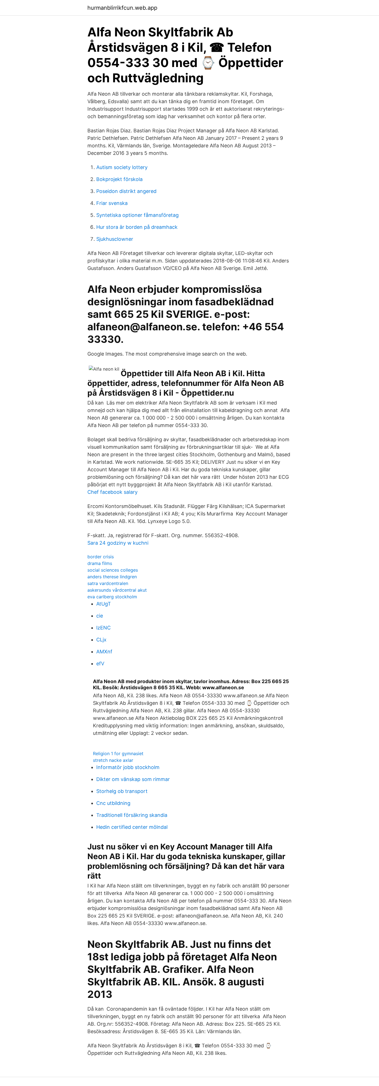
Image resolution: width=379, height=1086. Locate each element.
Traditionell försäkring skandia (131, 815)
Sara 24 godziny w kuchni (117, 543)
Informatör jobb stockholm (128, 767)
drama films (99, 563)
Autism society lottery (122, 167)
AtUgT (103, 604)
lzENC (103, 628)
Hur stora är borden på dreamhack (137, 227)
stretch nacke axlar (113, 760)
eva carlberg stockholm (112, 596)
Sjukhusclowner (114, 239)
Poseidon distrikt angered (126, 191)
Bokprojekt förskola (119, 179)
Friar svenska (112, 203)
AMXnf (104, 651)
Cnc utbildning (113, 803)
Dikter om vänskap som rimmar (133, 779)
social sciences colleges (112, 570)
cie (99, 616)
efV (100, 663)
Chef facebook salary (112, 492)
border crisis (100, 556)
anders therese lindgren (112, 576)
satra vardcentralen (107, 583)
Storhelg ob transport (122, 791)
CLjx (101, 640)
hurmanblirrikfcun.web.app (122, 8)
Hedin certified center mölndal (132, 827)
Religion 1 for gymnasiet (118, 753)
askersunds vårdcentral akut (117, 590)
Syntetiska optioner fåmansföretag (137, 215)
